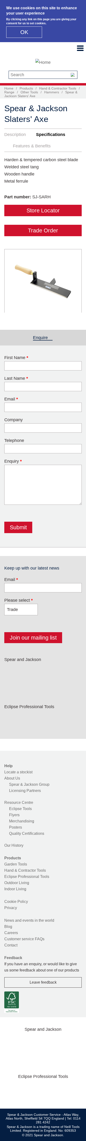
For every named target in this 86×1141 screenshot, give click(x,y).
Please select (18, 600)
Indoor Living (15, 889)
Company (13, 419)
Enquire (43, 337)
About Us (12, 778)
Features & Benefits (32, 146)
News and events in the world (29, 920)
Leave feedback (43, 982)
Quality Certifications (26, 833)
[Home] (43, 62)
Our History (13, 845)
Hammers (51, 92)
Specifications (50, 134)
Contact (10, 945)
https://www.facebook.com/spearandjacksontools (11, 670)
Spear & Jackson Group (29, 784)
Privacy (10, 908)
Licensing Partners (25, 791)
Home (8, 88)
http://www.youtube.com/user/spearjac (72, 670)
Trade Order (43, 230)
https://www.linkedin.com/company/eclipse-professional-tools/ (57, 718)
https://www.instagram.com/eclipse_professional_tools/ (41, 718)
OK (24, 32)
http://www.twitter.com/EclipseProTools (26, 718)
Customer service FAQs (24, 939)
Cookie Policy (16, 902)
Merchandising (21, 821)
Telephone (14, 440)
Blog (8, 927)
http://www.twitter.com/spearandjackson (26, 670)
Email (11, 399)
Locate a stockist (18, 772)
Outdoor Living (16, 883)
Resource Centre (18, 803)
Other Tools (29, 92)
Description (15, 134)
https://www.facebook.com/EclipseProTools (11, 718)
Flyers (14, 815)
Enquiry (13, 461)
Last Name (16, 378)
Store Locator (43, 210)
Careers (11, 933)
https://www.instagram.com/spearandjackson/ (41, 670)
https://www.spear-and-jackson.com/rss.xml (11, 682)
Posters (15, 827)
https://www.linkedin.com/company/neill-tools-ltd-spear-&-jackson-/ (57, 670)
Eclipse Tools (20, 809)
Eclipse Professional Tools (26, 877)
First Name (16, 357)
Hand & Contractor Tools (57, 88)
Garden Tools (15, 864)
